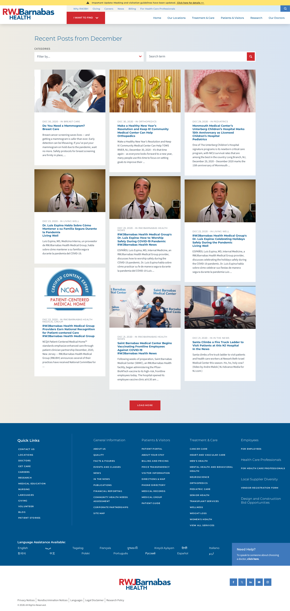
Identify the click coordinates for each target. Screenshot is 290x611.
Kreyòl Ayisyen (164, 548)
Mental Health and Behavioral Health (211, 469)
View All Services (202, 525)
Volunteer (26, 506)
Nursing (24, 489)
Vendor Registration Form (259, 488)
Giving (96, 8)
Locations (25, 455)
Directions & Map (153, 479)
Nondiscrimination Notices (53, 600)
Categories (42, 48)
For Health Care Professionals (157, 8)
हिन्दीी (184, 548)
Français (105, 548)
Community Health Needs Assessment (110, 499)
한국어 (22, 553)
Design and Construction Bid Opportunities (261, 500)
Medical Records (153, 491)
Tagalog (77, 548)
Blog (22, 512)
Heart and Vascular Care (208, 455)
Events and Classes (107, 467)
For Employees (251, 449)
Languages (26, 495)
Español (182, 553)
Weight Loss (198, 513)
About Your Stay (153, 455)
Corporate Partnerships (110, 507)
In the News (101, 479)
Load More (145, 405)
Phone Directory (153, 485)
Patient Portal (152, 449)
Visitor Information (156, 473)
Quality (98, 455)
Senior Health (200, 495)
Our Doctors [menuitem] (277, 17)
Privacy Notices (26, 600)
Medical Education (32, 483)
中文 (52, 553)
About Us (99, 449)
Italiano (214, 548)
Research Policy (115, 600)
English (23, 548)
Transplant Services (204, 501)
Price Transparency (156, 467)
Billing (132, 8)
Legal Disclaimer (94, 600)
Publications (102, 485)
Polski (86, 553)
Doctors (24, 460)
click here (253, 559)
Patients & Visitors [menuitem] (232, 17)
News (121, 8)
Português (120, 553)
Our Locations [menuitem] (176, 17)
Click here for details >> (190, 2)
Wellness (196, 507)
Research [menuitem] (256, 17)
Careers (108, 8)
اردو (211, 553)
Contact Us (26, 449)
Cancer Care (198, 449)
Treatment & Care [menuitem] (203, 17)
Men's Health (199, 461)
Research (25, 477)
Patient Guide (151, 503)
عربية (48, 548)
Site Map (99, 513)
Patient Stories (29, 518)
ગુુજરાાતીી (132, 548)
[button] (285, 8)
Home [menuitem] (157, 17)
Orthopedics (199, 483)
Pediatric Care (200, 489)
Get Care (24, 466)
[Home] (33, 14)
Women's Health (201, 519)
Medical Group (152, 497)
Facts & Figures (104, 461)
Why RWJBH (80, 8)
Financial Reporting (107, 491)
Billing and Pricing (155, 461)
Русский (150, 553)
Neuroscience (199, 477)
